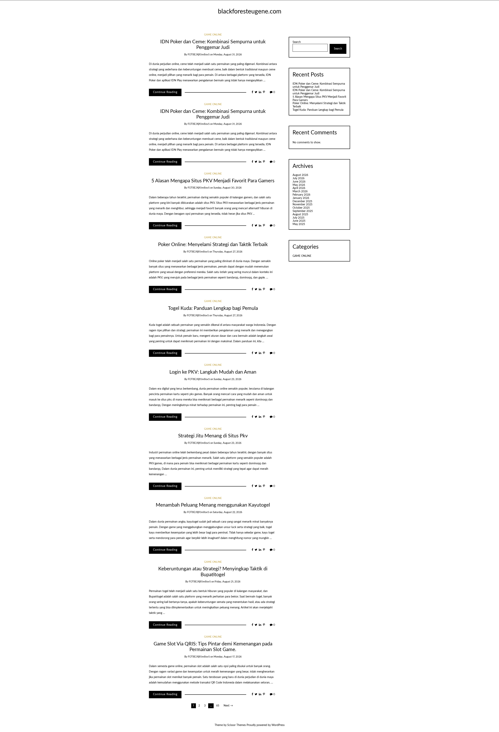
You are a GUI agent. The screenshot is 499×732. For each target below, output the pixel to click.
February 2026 (301, 194)
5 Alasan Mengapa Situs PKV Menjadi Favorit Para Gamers (212, 180)
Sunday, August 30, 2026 (227, 188)
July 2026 (298, 178)
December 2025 (302, 201)
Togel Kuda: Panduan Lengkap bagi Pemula (213, 308)
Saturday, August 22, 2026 (227, 512)
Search (297, 42)
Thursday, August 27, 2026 (227, 252)
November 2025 (302, 204)
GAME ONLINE (213, 35)
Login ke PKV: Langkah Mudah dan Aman (212, 372)
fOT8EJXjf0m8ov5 (199, 54)
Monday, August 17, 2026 (228, 657)
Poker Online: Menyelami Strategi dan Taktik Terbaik (213, 244)
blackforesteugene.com (249, 12)
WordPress (278, 725)
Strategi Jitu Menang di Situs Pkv (213, 435)
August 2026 (300, 175)
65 (217, 705)
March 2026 (300, 191)
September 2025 (303, 211)
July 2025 (298, 217)
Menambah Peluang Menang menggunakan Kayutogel (213, 505)
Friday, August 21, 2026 (227, 581)
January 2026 (301, 198)
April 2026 (299, 188)
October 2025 (301, 207)
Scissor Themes (236, 725)
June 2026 (299, 181)
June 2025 (299, 221)
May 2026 (299, 185)
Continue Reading (165, 92)
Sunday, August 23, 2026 (227, 379)
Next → (228, 705)
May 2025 (299, 224)
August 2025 (300, 214)
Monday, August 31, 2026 (227, 54)
